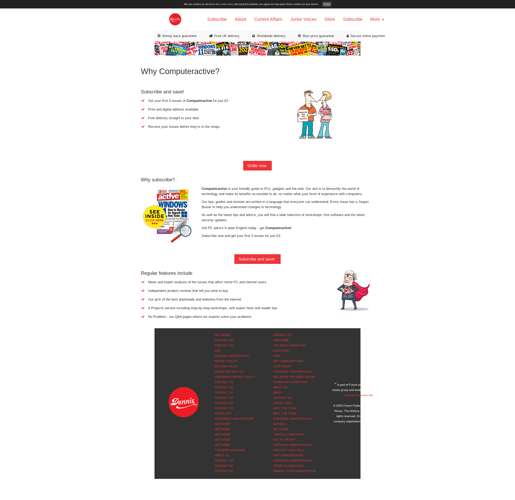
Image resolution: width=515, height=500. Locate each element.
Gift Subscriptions (288, 361)
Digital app (223, 413)
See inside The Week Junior (294, 376)
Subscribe (217, 19)
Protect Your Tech (288, 450)
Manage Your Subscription (294, 471)
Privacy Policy (226, 361)
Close (327, 4)
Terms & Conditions (288, 434)
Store (329, 19)
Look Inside (282, 366)
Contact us (224, 408)
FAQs (276, 355)
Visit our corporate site (358, 395)
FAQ (217, 350)
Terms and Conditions (290, 382)
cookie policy (227, 4)
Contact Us (224, 340)
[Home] (175, 19)
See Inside (222, 335)
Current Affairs (268, 19)
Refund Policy (226, 366)
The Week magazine (230, 450)
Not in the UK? (284, 439)
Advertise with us (229, 371)
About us (222, 455)
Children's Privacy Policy (235, 376)
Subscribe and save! (257, 259)
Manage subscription (232, 355)
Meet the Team (284, 408)
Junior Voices (303, 19)
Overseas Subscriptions (234, 418)
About (240, 19)
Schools (280, 424)
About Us (280, 387)
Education (281, 350)
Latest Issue (283, 403)
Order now (256, 165)
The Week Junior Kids (289, 345)
